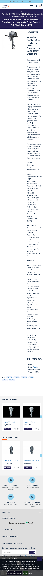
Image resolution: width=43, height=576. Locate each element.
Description (33, 32)
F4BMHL (11, 380)
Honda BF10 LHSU (9, 422)
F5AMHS (16, 377)
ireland (5, 380)
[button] (2, 416)
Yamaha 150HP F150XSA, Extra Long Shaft (32, 461)
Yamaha (35, 367)
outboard (24, 377)
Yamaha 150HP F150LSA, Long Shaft (12, 461)
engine (31, 377)
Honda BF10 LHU (29, 422)
